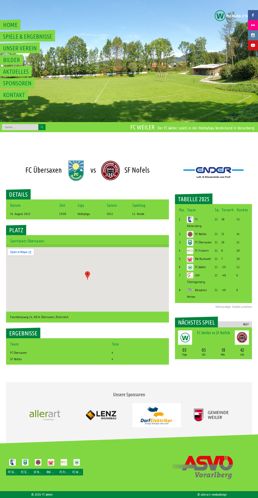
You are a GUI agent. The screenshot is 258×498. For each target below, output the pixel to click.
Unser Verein (20, 48)
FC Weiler (142, 127)
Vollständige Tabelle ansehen (233, 307)
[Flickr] (253, 25)
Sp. (217, 210)
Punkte (242, 210)
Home (10, 24)
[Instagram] (253, 35)
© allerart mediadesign (212, 494)
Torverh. (228, 210)
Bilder (11, 59)
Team (191, 210)
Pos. (182, 210)
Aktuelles (16, 71)
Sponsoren (17, 83)
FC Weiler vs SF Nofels (213, 332)
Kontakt (14, 94)
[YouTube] (253, 45)
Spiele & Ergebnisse (27, 36)
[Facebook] (253, 15)
